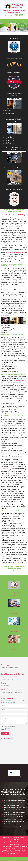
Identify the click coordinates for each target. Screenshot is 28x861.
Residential (8, 846)
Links (25, 850)
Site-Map (20, 850)
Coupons (14, 848)
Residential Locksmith (14, 647)
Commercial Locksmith (14, 629)
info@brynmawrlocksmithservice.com (11, 692)
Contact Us (20, 848)
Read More (14, 595)
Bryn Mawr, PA (9, 214)
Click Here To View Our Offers (14, 189)
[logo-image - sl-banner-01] (14, 27)
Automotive (23, 846)
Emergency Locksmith (14, 593)
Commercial (16, 846)
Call (14, 859)
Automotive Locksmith (14, 611)
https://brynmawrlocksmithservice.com (14, 843)
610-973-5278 (17, 15)
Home (3, 846)
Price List (15, 850)
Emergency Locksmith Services (14, 168)
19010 (14, 570)
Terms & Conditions (6, 850)
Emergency (7, 848)
